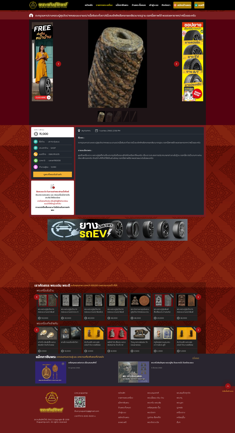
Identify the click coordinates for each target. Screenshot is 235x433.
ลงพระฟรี (122, 422)
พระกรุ (179, 397)
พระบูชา (180, 402)
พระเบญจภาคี (153, 392)
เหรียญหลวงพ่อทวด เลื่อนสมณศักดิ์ (82, 362)
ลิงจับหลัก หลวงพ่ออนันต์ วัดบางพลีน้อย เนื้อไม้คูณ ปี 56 (92, 345)
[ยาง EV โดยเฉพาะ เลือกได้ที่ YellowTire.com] (117, 220)
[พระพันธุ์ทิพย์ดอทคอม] (49, 2)
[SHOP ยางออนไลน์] (192, 23)
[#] (79, 397)
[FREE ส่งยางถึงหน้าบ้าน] (42, 23)
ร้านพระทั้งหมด (139, 5)
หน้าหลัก (89, 5)
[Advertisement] (117, 262)
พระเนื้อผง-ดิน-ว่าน (155, 397)
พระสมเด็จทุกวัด (183, 392)
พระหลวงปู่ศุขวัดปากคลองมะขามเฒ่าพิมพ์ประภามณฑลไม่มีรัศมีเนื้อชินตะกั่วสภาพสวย (116, 313)
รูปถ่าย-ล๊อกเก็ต (154, 417)
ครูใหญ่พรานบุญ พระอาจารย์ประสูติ (162, 343)
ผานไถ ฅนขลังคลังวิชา (69, 342)
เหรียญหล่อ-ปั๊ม (153, 407)
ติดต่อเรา (166, 5)
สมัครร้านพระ (123, 417)
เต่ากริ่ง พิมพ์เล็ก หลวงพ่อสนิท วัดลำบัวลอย (47, 343)
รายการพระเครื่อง (104, 5)
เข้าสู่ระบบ (153, 5)
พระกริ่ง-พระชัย (154, 402)
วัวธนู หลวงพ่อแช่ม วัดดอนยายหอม (139, 343)
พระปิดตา (151, 412)
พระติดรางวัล (153, 422)
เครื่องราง (181, 412)
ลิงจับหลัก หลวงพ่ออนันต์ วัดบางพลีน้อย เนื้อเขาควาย (185, 345)
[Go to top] (228, 386)
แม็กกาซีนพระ (122, 5)
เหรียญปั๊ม (181, 417)
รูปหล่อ (180, 407)
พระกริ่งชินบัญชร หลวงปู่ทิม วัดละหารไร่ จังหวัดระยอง (172, 362)
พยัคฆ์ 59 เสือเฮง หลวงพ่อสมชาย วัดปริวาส (116, 343)
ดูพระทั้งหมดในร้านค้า (53, 174)
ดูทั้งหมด (195, 358)
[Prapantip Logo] (51, 393)
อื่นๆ (178, 422)
